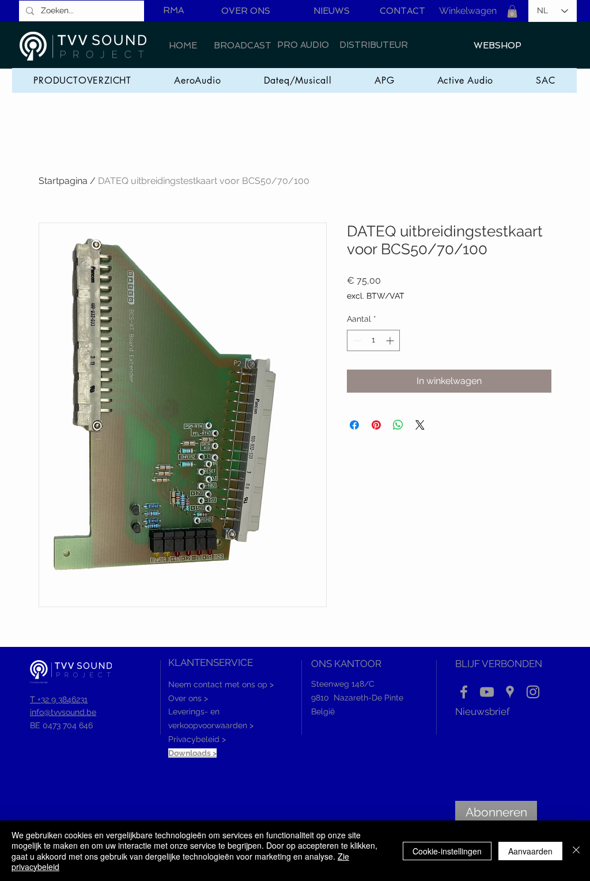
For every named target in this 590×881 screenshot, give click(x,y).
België (323, 711)
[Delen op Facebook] (354, 425)
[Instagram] (533, 692)
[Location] (510, 692)
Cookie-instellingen (447, 851)
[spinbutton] (373, 340)
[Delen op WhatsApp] (398, 425)
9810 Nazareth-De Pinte (357, 697)
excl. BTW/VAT (375, 295)
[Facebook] (463, 692)
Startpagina (63, 180)
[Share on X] (420, 425)
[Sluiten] (576, 851)
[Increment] (391, 340)
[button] (512, 11)
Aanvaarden (530, 851)
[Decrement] (356, 340)
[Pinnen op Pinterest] (376, 425)
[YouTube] (487, 692)
